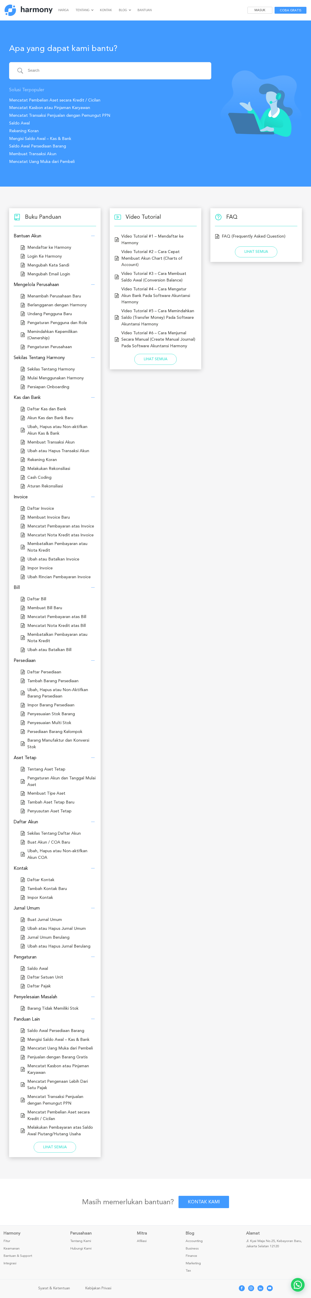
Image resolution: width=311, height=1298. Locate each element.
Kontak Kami (204, 1201)
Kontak (106, 10)
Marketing (193, 1263)
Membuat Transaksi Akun (32, 154)
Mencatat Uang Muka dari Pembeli (42, 161)
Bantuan (145, 10)
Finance (191, 1255)
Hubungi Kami (81, 1248)
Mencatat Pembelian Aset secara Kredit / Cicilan (54, 100)
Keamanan (11, 1248)
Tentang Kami (80, 1241)
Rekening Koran (24, 131)
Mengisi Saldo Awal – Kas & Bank (40, 138)
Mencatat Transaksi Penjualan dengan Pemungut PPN (59, 115)
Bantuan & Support (17, 1255)
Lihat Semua (55, 1147)
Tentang (82, 10)
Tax (188, 1270)
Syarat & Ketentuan (54, 1288)
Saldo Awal (19, 123)
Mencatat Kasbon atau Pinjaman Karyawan (49, 107)
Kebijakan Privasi (98, 1288)
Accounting (194, 1241)
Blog (123, 10)
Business (192, 1248)
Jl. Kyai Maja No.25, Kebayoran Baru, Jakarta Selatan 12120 (274, 1244)
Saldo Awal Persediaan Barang (37, 146)
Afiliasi (142, 1241)
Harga (63, 10)
